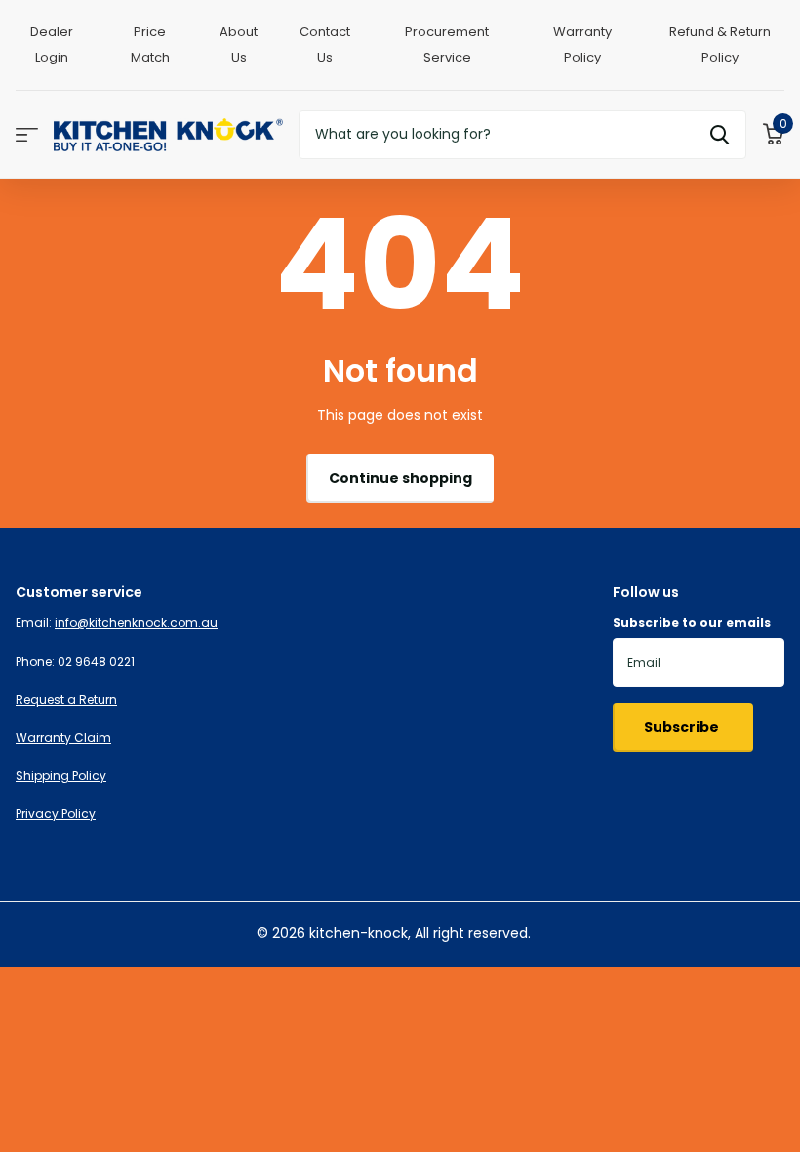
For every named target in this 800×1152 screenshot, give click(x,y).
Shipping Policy (61, 775)
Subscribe (683, 727)
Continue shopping (400, 478)
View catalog (27, 134)
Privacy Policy (56, 813)
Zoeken (719, 134)
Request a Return (66, 699)
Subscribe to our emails (692, 622)
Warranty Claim (63, 737)
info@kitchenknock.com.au (136, 622)
